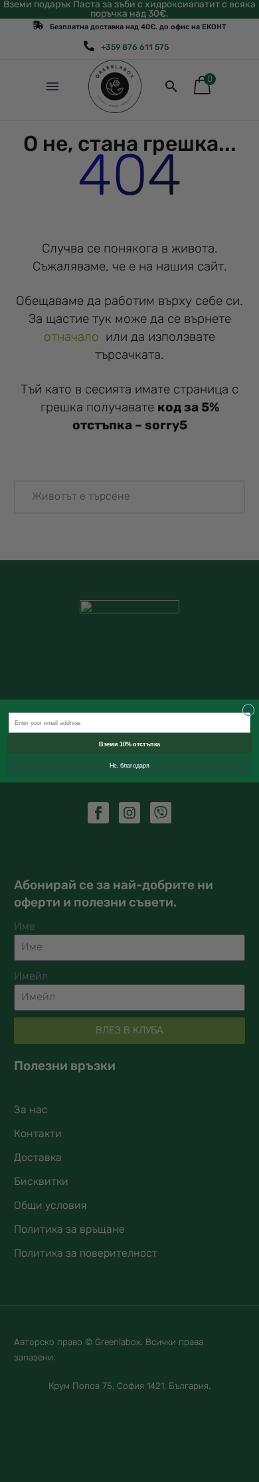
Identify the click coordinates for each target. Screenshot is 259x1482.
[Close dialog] (248, 710)
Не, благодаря (130, 765)
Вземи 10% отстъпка (129, 744)
